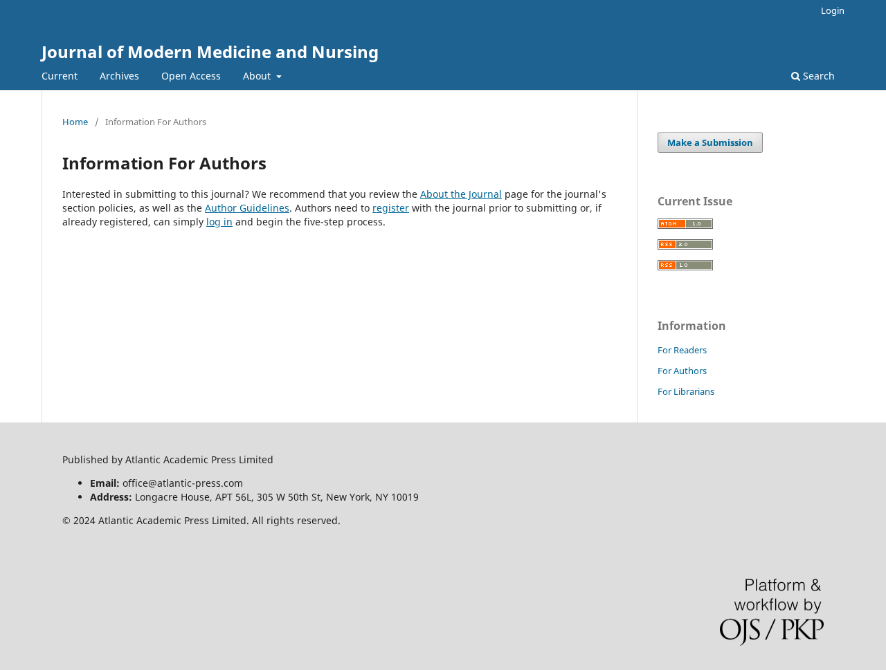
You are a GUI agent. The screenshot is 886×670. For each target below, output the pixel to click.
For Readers (682, 350)
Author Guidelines (247, 207)
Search (817, 75)
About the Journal (461, 194)
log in (219, 221)
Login (832, 10)
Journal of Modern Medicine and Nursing (210, 51)
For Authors (682, 370)
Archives (119, 75)
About (258, 75)
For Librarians (686, 391)
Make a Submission (710, 142)
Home (75, 121)
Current (60, 75)
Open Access (191, 75)
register (390, 207)
